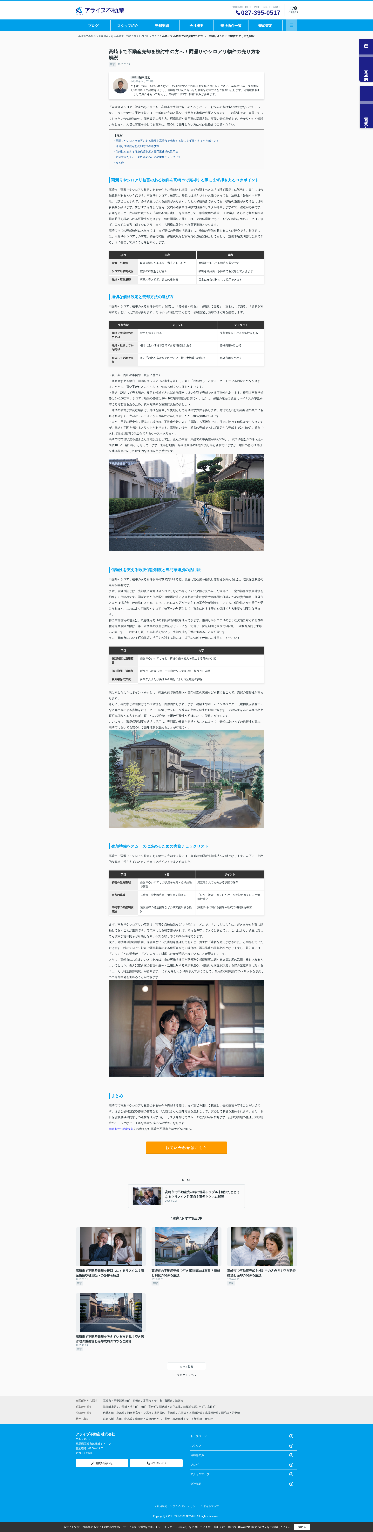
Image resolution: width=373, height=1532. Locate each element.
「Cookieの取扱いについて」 (251, 1527)
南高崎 (139, 1418)
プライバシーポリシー (185, 1506)
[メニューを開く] (291, 25)
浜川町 (134, 1406)
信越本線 (109, 1412)
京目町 (211, 1406)
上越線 (120, 1412)
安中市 (158, 1400)
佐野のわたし (154, 1418)
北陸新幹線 (212, 1412)
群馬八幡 (108, 1418)
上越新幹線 (196, 1412)
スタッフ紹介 (127, 26)
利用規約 (162, 1506)
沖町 (202, 1406)
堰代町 (163, 1406)
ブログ (93, 26)
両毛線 (225, 1412)
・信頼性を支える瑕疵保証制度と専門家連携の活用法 (145, 151)
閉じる (302, 1526)
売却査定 (265, 26)
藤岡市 (169, 1400)
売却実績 (162, 26)
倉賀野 (209, 1418)
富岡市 (147, 1400)
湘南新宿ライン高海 (139, 1412)
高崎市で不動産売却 (121, 1128)
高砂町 (152, 1406)
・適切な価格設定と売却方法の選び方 (136, 146)
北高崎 (128, 1418)
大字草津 (175, 1406)
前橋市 (136, 1400)
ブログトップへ (186, 1375)
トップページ (198, 1436)
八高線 (182, 1412)
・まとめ (118, 162)
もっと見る (186, 1366)
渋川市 (179, 1400)
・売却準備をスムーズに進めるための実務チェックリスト (148, 157)
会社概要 (197, 26)
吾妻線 (236, 1412)
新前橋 (198, 1418)
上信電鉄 (160, 1412)
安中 (188, 1418)
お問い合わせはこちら (186, 1148)
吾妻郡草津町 (122, 1400)
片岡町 (123, 1406)
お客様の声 (197, 1455)
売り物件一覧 (230, 26)
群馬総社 (178, 1418)
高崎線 (171, 1412)
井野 (167, 1418)
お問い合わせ (104, 1463)
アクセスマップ (199, 1474)
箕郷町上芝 (110, 1406)
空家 (112, 64)
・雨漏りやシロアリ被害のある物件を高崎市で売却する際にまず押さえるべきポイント (166, 140)
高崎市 (107, 1400)
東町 (143, 1406)
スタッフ (195, 1445)
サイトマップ (211, 1506)
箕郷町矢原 (190, 1406)
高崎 (119, 1418)
